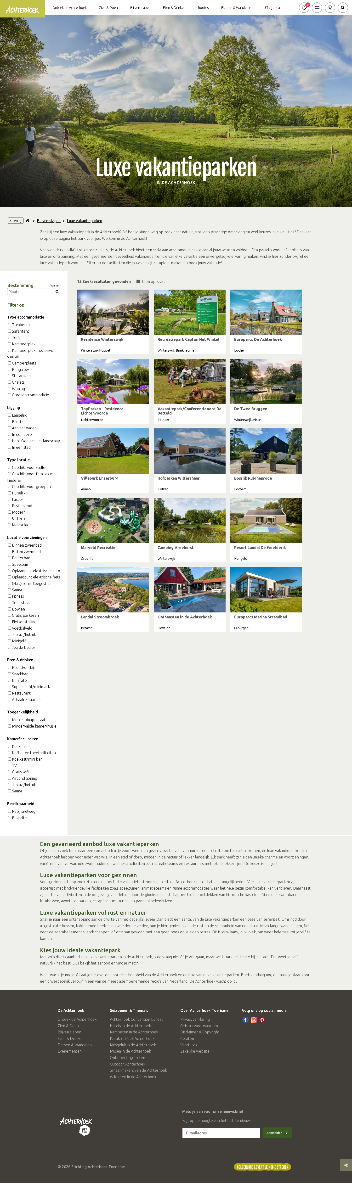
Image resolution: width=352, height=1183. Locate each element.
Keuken (18, 746)
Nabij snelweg (23, 811)
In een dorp (22, 434)
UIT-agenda (272, 8)
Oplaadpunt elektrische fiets (36, 577)
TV (14, 765)
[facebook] (245, 1019)
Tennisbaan (21, 602)
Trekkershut (22, 325)
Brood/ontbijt (23, 667)
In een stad (21, 447)
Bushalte (19, 818)
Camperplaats (24, 363)
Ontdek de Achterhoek (69, 8)
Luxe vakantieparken (84, 221)
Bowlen (18, 609)
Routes (203, 8)
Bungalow (20, 369)
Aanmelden (274, 1132)
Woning (18, 389)
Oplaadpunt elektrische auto (36, 571)
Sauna (17, 590)
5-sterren (20, 518)
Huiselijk (18, 493)
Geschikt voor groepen (31, 486)
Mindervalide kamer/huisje (34, 726)
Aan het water (24, 428)
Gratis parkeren (25, 615)
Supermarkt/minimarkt (31, 686)
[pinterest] (262, 1019)
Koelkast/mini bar (27, 759)
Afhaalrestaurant (26, 699)
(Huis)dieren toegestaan (32, 583)
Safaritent (20, 331)
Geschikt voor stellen (29, 467)
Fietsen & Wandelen (236, 8)
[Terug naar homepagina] (27, 221)
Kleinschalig (22, 525)
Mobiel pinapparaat (28, 720)
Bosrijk (17, 422)
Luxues (17, 499)
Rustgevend (22, 506)
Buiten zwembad (26, 551)
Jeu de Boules (23, 647)
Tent (16, 337)
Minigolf (19, 641)
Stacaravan (21, 376)
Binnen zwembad (27, 545)
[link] (113, 322)
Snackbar (20, 674)
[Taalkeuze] (317, 7)
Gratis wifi (20, 772)
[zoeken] (343, 7)
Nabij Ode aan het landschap (36, 441)
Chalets (18, 382)
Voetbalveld (22, 628)
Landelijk (19, 415)
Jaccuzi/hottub (24, 634)
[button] (304, 7)
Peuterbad (21, 558)
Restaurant (21, 693)
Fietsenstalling (24, 622)
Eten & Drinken (174, 8)
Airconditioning (24, 778)
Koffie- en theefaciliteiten (34, 753)
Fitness (18, 596)
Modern (19, 512)
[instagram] (253, 1019)
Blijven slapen (140, 8)
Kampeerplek (23, 344)
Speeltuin (20, 564)
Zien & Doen (108, 8)
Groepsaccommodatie (30, 395)
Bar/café (19, 680)
